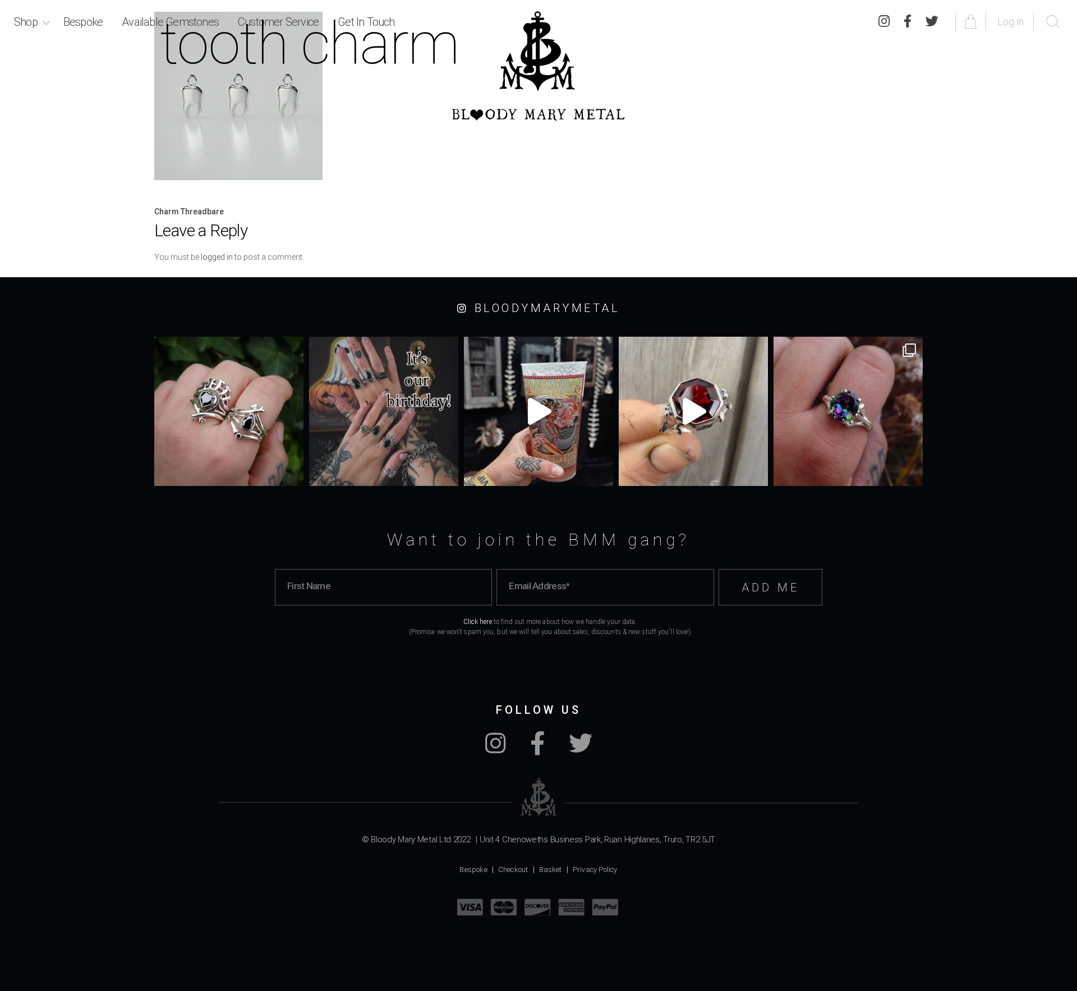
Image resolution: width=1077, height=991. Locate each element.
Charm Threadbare (189, 211)
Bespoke (83, 22)
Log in (1010, 21)
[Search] (1053, 22)
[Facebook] (537, 749)
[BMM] (539, 797)
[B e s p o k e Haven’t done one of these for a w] (693, 411)
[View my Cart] (972, 21)
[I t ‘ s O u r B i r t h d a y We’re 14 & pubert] (383, 411)
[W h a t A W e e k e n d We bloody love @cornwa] (538, 411)
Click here (477, 622)
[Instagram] (495, 749)
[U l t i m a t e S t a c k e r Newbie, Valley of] (228, 411)
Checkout (513, 869)
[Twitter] (932, 22)
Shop (26, 22)
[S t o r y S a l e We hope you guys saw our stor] (848, 411)
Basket (550, 869)
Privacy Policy (595, 869)
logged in (217, 257)
